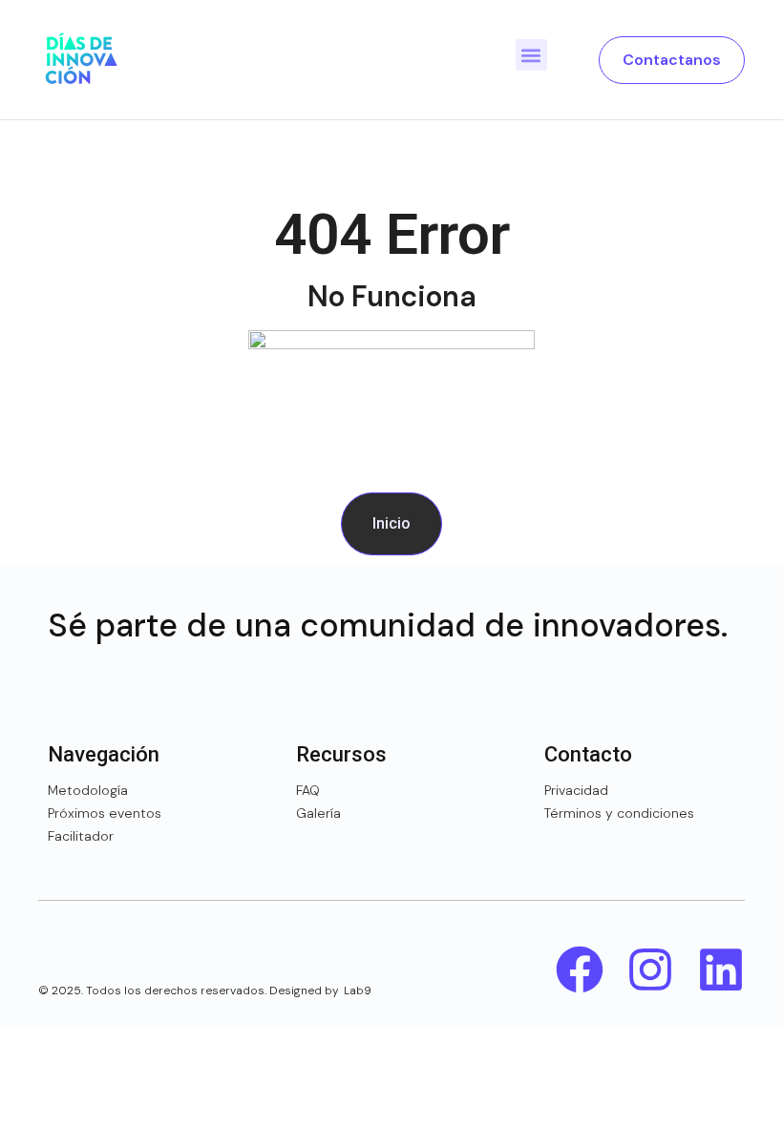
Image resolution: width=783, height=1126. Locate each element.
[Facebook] (579, 969)
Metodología (88, 790)
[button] (531, 55)
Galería (318, 813)
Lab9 (357, 990)
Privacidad (576, 790)
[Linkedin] (721, 969)
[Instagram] (650, 969)
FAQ (308, 790)
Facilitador (81, 835)
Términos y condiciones (619, 813)
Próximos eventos (104, 813)
